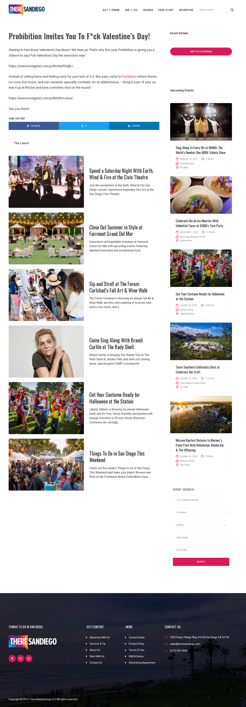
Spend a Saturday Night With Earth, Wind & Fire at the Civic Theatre (121, 174)
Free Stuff (165, 10)
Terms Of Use (136, 650)
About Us (95, 650)
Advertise (186, 10)
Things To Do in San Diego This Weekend (117, 457)
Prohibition (129, 76)
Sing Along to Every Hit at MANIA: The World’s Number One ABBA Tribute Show (200, 150)
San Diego (185, 465)
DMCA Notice (136, 656)
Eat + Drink (111, 10)
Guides (148, 10)
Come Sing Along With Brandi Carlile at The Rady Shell (116, 343)
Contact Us (96, 662)
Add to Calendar (201, 51)
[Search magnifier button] (232, 9)
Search (201, 561)
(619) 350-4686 (178, 650)
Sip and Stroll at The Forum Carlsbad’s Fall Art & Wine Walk (118, 287)
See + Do (131, 10)
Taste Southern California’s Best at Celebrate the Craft (198, 369)
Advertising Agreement (142, 662)
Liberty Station (187, 314)
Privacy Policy (136, 643)
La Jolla (184, 387)
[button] (201, 512)
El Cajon (184, 167)
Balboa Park (186, 240)
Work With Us (97, 656)
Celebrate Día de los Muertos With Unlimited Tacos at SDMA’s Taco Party (199, 223)
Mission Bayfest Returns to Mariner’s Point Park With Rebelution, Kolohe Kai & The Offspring (200, 445)
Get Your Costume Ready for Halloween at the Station (114, 398)
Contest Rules (137, 637)
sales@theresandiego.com (185, 643)
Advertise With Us (100, 637)
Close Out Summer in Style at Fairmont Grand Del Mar (115, 230)
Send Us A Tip (98, 643)
